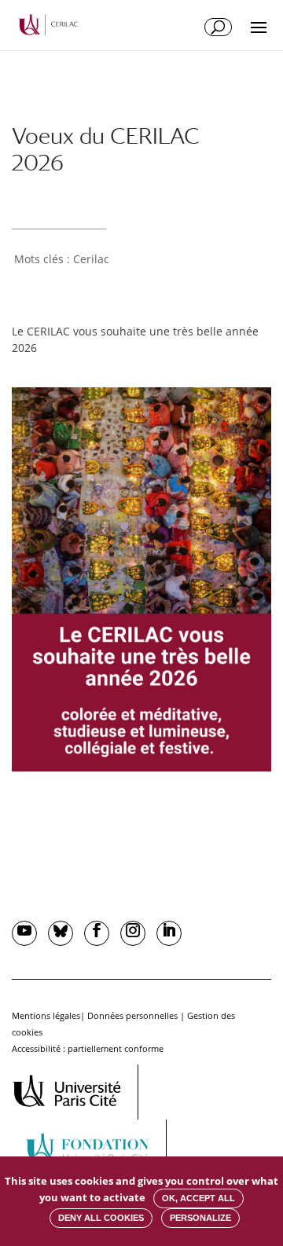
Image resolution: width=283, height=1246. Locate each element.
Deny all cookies (101, 1217)
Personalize (200, 1217)
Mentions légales (46, 1015)
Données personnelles (132, 1015)
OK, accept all (198, 1198)
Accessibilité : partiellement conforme (88, 1048)
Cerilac (91, 258)
